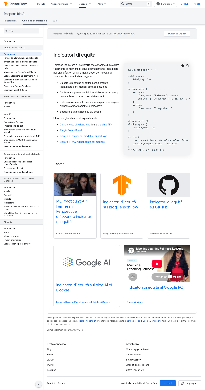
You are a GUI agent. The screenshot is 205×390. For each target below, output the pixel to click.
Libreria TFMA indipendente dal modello (82, 141)
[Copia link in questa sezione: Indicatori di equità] (100, 55)
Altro (100, 3)
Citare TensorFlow (135, 370)
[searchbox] (21, 30)
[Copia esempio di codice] (187, 65)
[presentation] (121, 55)
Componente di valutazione (75, 124)
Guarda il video (135, 302)
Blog (49, 349)
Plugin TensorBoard (71, 130)
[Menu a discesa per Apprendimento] (72, 4)
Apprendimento (59, 3)
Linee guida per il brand (137, 365)
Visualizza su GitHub (161, 233)
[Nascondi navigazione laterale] (38, 384)
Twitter (50, 365)
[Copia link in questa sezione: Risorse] (67, 164)
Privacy (61, 383)
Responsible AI (14, 14)
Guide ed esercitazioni (34, 20)
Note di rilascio (133, 354)
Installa (41, 3)
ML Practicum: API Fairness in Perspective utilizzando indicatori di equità (74, 211)
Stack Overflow (133, 359)
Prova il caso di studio (68, 233)
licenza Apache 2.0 (87, 321)
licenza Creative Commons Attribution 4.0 (155, 317)
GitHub (185, 3)
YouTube (51, 370)
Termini (51, 383)
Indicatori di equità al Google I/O (155, 287)
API (55, 20)
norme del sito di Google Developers (144, 321)
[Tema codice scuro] (182, 65)
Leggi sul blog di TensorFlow (118, 233)
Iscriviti (168, 383)
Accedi (197, 4)
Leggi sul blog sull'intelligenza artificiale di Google (83, 302)
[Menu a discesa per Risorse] (91, 4)
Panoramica (10, 20)
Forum (50, 354)
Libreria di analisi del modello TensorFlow (83, 136)
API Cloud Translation (123, 33)
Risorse (83, 3)
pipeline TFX (105, 124)
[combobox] (136, 4)
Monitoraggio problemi (137, 349)
